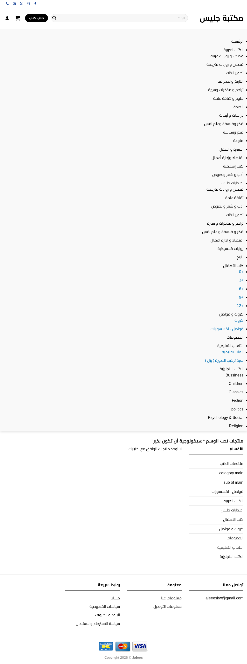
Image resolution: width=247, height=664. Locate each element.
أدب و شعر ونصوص (227, 175)
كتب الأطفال (233, 266)
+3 (241, 280)
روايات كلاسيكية (230, 249)
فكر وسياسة (233, 132)
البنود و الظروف (107, 615)
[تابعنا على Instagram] (28, 4)
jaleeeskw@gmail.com (224, 598)
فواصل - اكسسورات (227, 492)
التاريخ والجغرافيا (230, 81)
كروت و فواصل (231, 314)
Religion (236, 426)
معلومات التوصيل (167, 606)
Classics (236, 392)
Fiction (237, 400)
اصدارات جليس (232, 183)
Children (236, 384)
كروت (238, 320)
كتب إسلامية (233, 166)
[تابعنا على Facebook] (35, 4)
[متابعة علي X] (21, 4)
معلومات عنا (171, 598)
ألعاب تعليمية (232, 352)
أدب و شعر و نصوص (227, 206)
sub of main (233, 482)
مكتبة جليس (221, 18)
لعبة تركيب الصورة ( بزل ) (224, 360)
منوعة (238, 141)
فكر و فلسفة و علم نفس (222, 232)
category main (231, 473)
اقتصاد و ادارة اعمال (227, 240)
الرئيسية (237, 41)
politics (237, 409)
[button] (17, 18)
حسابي (114, 598)
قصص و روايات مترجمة (224, 64)
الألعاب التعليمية (230, 346)
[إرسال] (54, 18)
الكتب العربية (233, 50)
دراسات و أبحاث (231, 115)
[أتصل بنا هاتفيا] (7, 4)
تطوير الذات (234, 73)
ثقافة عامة (234, 198)
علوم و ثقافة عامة (228, 98)
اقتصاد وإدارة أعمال (227, 158)
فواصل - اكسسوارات (227, 329)
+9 (241, 297)
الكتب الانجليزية (231, 369)
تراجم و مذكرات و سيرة (225, 223)
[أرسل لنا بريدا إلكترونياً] (14, 4)
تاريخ (240, 257)
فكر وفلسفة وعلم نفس (223, 124)
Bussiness (234, 375)
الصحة (238, 107)
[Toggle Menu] (238, 33)
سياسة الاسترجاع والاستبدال (98, 624)
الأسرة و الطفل (231, 149)
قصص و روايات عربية (227, 56)
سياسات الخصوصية (104, 606)
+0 (241, 272)
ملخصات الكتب (231, 464)
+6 (241, 289)
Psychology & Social (225, 418)
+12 (240, 306)
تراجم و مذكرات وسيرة (225, 90)
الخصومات (235, 337)
